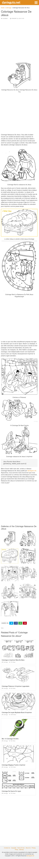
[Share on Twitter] (11, 623)
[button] (36, 2)
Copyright (13, 848)
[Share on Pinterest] (25, 623)
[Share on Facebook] (16, 623)
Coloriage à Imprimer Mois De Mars (13, 660)
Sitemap (21, 849)
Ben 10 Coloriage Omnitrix (10, 739)
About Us (28, 848)
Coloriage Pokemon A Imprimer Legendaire (15, 686)
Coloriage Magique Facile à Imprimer (13, 765)
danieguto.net (11, 2)
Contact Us (7, 848)
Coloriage (5, 18)
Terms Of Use (21, 848)
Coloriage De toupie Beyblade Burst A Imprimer (17, 712)
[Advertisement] (19, 40)
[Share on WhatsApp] (20, 623)
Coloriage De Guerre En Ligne (11, 791)
